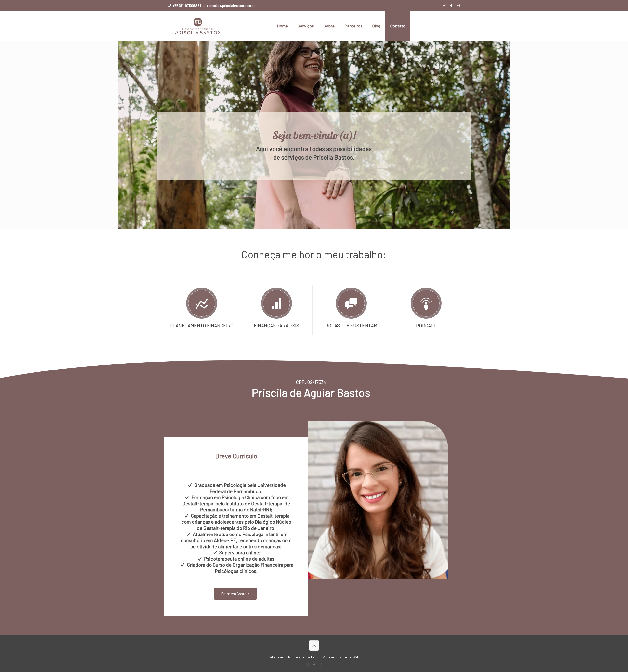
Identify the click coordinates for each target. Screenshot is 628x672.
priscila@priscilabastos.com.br (232, 5)
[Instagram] (458, 5)
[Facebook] (451, 5)
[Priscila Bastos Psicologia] (197, 26)
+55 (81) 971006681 (187, 5)
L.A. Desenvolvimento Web (339, 657)
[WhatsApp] (444, 5)
